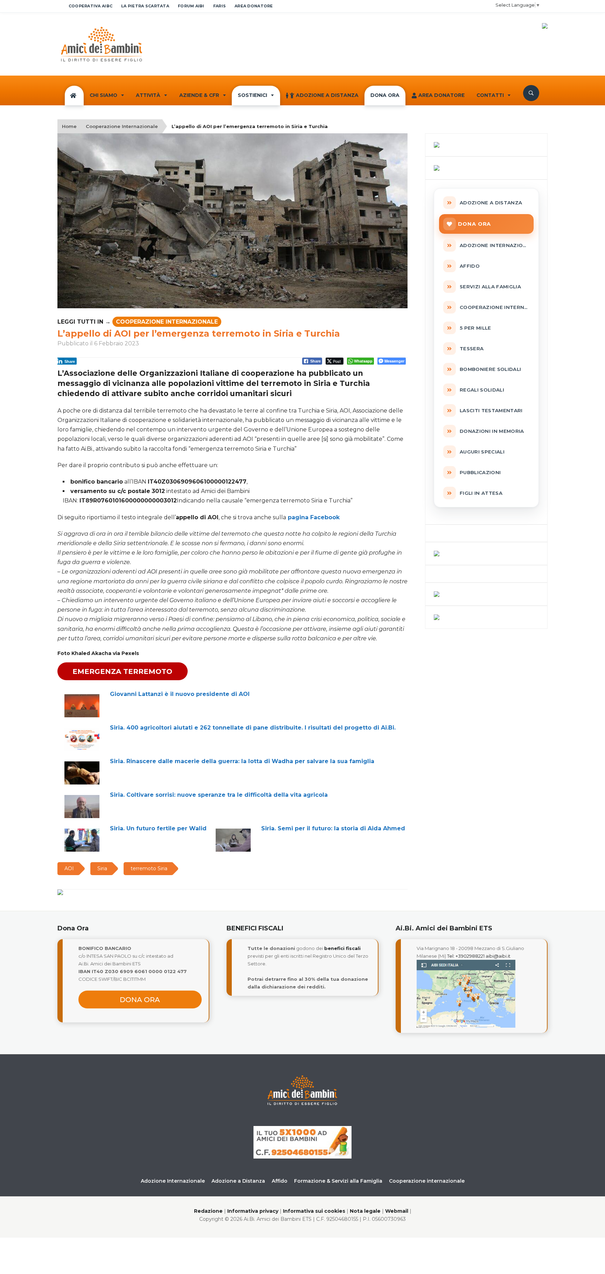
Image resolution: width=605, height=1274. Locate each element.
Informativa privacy (252, 1211)
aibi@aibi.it (498, 956)
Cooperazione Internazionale (122, 126)
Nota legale (365, 1211)
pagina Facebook (313, 517)
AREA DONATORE (254, 5)
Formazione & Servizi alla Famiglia (338, 1181)
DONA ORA (384, 95)
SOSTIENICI (252, 95)
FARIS (219, 5)
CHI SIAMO (103, 95)
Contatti (490, 95)
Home (69, 126)
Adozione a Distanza (327, 95)
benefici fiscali (342, 948)
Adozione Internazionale (173, 1181)
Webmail (396, 1211)
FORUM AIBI (191, 5)
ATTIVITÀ (148, 95)
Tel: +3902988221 (466, 956)
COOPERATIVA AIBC (90, 5)
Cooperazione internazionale (427, 1181)
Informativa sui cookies (314, 1211)
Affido (279, 1181)
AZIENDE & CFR (199, 95)
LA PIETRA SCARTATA (145, 5)
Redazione (208, 1211)
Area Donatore (441, 95)
